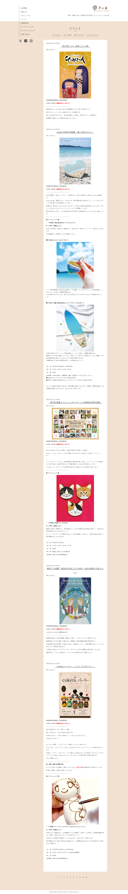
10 (86, 877)
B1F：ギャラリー (79, 35)
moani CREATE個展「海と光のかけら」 (75, 132)
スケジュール (25, 15)
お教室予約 (24, 23)
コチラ (60, 225)
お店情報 (24, 8)
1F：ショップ (57, 35)
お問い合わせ (25, 34)
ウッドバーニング (27, 27)
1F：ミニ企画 (67, 35)
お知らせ (24, 12)
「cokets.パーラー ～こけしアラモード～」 (75, 666)
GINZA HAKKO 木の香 (59, 892)
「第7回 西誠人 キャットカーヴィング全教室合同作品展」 (75, 402)
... (89, 877)
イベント (24, 19)
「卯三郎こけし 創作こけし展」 (75, 46)
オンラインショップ (28, 30)
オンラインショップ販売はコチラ (57, 632)
